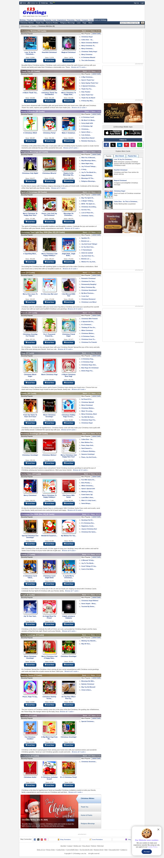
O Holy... (84, 169)
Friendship (71, 20)
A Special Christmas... (88, 86)
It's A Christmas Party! (68, 777)
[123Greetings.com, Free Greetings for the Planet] (35, 11)
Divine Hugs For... (87, 370)
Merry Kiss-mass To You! (30, 295)
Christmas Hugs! (87, 36)
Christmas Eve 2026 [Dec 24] (33, 514)
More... (91, 23)
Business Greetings (29, 434)
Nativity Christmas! (87, 684)
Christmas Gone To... (88, 339)
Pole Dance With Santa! (69, 496)
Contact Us (123, 849)
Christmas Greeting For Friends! (30, 335)
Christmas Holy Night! (30, 173)
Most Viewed (119, 156)
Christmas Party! (49, 133)
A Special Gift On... (87, 321)
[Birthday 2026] (123, 113)
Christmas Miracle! (49, 173)
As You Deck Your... (87, 247)
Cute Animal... (86, 135)
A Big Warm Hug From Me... (49, 738)
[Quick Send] (25, 49)
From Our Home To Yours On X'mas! (30, 416)
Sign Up (136, 3)
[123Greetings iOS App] (113, 132)
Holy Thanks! (85, 92)
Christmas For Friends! (89, 342)
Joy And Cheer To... (88, 256)
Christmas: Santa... (87, 215)
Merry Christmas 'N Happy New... (68, 93)
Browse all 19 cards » (75, 510)
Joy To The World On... (89, 172)
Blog (51, 3)
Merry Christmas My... (88, 287)
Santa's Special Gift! (88, 488)
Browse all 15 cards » (70, 269)
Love (54, 20)
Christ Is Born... (86, 690)
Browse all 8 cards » (79, 389)
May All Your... (86, 643)
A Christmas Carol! (87, 117)
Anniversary (40, 20)
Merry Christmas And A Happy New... (49, 657)
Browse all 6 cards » (69, 631)
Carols (24, 554)
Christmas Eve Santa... (88, 532)
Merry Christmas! (87, 405)
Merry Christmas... (87, 48)
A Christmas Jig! (87, 126)
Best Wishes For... (87, 442)
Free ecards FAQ (114, 849)
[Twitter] (38, 839)
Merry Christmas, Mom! (89, 414)
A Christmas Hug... (87, 359)
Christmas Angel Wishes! (89, 600)
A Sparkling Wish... (30, 254)
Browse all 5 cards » (72, 671)
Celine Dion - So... (87, 39)
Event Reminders (97, 839)
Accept (147, 852)
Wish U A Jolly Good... (88, 500)
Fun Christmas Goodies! (30, 738)
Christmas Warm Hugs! (30, 375)
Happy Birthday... (87, 175)
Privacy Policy (50, 849)
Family (78, 20)
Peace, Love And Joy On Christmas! (49, 214)
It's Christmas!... (86, 324)
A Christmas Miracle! (88, 57)
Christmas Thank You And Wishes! (49, 93)
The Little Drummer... (88, 60)
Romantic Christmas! (88, 278)
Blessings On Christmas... (68, 214)
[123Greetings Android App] (133, 132)
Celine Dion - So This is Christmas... (126, 201)
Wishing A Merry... (87, 491)
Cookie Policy (61, 849)
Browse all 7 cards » (72, 591)
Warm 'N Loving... (87, 411)
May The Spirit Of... (87, 198)
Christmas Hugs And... (89, 365)
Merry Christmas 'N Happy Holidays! (49, 496)
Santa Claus (26, 474)
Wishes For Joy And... (88, 261)
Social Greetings (28, 635)
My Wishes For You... (68, 536)
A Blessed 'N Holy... (87, 560)
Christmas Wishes (27, 23)
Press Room (86, 846)
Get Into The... (86, 209)
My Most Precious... (87, 293)
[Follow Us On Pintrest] (126, 145)
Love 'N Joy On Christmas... (30, 53)
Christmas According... (89, 207)
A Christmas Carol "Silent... (30, 577)
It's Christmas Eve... (88, 523)
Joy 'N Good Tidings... (88, 166)
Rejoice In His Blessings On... (68, 174)
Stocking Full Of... (87, 520)
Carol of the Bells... (87, 569)
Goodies (24, 716)
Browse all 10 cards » (72, 228)
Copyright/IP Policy (72, 849)
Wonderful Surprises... (49, 536)
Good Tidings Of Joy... (89, 566)
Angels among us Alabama (68, 617)
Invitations (25, 756)
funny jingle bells (87, 123)
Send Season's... (87, 448)
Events (34, 26)
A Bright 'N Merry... (87, 201)
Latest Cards (96, 33)
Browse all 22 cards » (79, 108)
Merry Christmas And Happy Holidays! (49, 254)
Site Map (63, 846)
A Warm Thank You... (30, 93)
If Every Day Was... (87, 100)
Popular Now (132, 156)
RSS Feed (100, 846)
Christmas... (85, 129)
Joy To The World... (87, 563)
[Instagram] (45, 839)
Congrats (85, 20)
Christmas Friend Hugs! (68, 335)
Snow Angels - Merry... (88, 603)
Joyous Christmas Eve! (89, 529)
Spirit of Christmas (29, 192)
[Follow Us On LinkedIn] (119, 145)
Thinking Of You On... (88, 327)
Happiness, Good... (87, 526)
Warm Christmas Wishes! (89, 42)
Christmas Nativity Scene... (49, 697)
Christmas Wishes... (88, 333)
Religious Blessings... (88, 181)
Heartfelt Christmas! (49, 52)
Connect (32, 3)
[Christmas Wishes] (49, 811)
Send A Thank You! (87, 80)
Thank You (30, 20)
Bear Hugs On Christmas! (90, 368)
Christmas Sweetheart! (89, 290)
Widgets (93, 846)
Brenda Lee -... (86, 241)
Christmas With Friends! (89, 318)
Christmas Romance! (88, 299)
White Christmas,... (87, 485)
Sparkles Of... (85, 238)
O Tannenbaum (86, 250)
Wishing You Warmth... (89, 641)
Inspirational (61, 20)
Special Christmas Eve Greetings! (30, 536)
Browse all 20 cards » (70, 148)
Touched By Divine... (88, 606)
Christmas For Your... (88, 281)
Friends (24, 313)
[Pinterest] (42, 839)
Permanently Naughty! (88, 284)
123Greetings (25, 26)
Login (142, 3)
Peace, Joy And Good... (89, 457)
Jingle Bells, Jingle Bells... (68, 254)
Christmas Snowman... (89, 761)
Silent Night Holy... (87, 163)
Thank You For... (86, 89)
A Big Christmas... (87, 77)
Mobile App (44, 3)
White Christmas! (87, 330)
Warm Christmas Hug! (49, 374)
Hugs (84, 23)
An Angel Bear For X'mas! (49, 617)
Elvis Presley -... (86, 482)
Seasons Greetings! (88, 454)
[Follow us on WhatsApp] (139, 145)
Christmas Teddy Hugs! (89, 51)
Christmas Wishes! (49, 455)
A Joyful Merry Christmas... (68, 577)
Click (71, 820)
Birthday (23, 20)
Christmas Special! (87, 402)
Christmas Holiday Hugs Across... (68, 416)
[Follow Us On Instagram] (133, 145)
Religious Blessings (67, 23)
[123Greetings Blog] (123, 222)
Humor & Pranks (52, 23)
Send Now (31, 61)
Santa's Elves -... (86, 132)
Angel (23, 595)
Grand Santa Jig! (87, 494)
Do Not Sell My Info (86, 849)
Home (24, 3)
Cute (91, 20)
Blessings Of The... (87, 178)
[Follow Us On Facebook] (106, 145)
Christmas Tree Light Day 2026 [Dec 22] (38, 232)
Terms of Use (41, 849)
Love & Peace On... (87, 212)
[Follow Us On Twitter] (113, 145)
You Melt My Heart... (88, 417)
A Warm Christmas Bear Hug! (69, 375)
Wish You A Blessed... (88, 157)
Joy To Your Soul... (30, 616)
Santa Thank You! (87, 95)
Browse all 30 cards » (68, 430)
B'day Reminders (65, 839)
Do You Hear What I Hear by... (69, 697)
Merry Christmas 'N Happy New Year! (30, 214)
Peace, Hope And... (87, 445)
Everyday (48, 20)
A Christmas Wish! (30, 133)
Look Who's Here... (87, 497)
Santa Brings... (86, 503)
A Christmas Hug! (87, 362)
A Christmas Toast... (88, 336)
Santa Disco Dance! (88, 138)
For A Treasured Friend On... (49, 335)
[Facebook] (35, 839)
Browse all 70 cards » (78, 67)
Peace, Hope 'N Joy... (30, 697)
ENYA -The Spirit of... (88, 204)
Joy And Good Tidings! (89, 244)
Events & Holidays (100, 20)
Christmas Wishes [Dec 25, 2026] (35, 820)
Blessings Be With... (88, 681)
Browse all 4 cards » (79, 752)
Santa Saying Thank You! (89, 83)
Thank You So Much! (88, 97)
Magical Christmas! (68, 52)
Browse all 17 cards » (58, 188)
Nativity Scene (27, 675)
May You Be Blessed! (88, 687)
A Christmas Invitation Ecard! (49, 778)
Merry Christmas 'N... (88, 45)
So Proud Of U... (86, 399)
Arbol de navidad (87, 253)
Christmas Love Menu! (89, 302)
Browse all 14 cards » (75, 309)
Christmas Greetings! (30, 455)
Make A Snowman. (68, 133)
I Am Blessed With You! (68, 295)
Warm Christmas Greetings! (49, 416)
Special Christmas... (88, 721)
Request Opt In (98, 849)
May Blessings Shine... (88, 160)
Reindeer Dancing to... (88, 141)
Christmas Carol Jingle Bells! (49, 577)
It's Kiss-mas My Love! (49, 294)
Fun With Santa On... (88, 479)
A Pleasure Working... (88, 451)
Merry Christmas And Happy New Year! (68, 456)
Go (143, 22)
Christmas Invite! (30, 777)
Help (106, 849)
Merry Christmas (86, 54)
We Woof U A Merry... (88, 120)
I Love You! (85, 296)
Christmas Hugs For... (88, 420)
